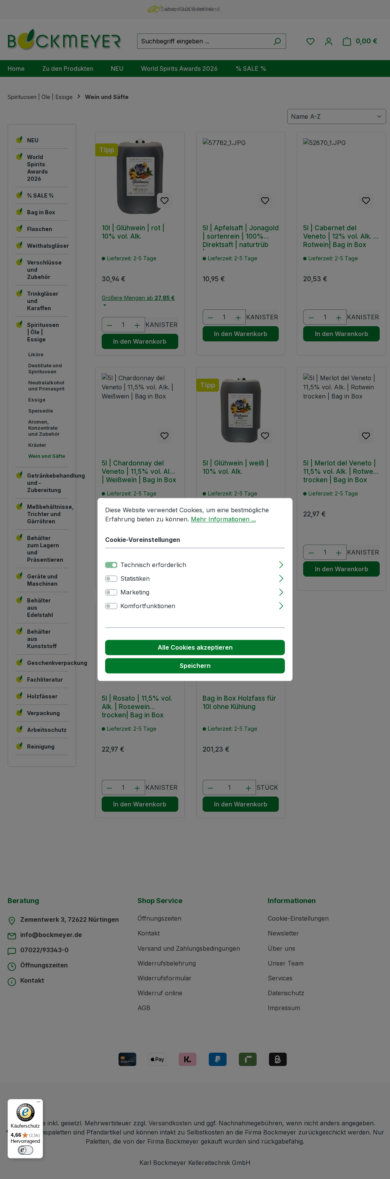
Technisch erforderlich (153, 565)
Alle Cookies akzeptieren (195, 648)
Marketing (134, 592)
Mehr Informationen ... (223, 519)
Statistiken (135, 579)
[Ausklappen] (281, 564)
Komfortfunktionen (147, 606)
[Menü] (38, 1103)
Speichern (195, 666)
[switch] (111, 579)
